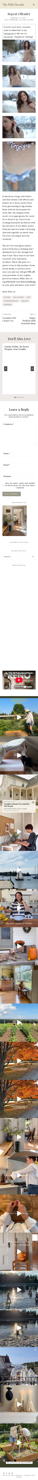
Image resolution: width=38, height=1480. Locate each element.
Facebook (8, 37)
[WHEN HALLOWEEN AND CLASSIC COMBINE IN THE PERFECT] (19, 1404)
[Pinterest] (9, 1473)
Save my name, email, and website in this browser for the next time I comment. (20, 485)
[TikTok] (12, 1473)
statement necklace (11, 301)
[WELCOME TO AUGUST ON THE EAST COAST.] (19, 1290)
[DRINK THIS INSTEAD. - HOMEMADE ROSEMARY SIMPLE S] (19, 1175)
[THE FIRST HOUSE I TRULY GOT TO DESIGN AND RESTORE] (19, 1137)
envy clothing (18, 297)
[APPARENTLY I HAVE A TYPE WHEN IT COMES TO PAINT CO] (19, 794)
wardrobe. (8, 304)
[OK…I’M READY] (19, 946)
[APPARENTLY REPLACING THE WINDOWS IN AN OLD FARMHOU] (19, 984)
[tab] (15, 397)
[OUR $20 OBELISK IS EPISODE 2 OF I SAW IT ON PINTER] (19, 1442)
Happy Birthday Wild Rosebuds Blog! (28, 319)
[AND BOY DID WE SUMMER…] (19, 870)
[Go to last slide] (5, 368)
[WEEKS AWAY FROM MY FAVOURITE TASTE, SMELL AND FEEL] (19, 1252)
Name (7, 453)
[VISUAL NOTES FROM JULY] (19, 1366)
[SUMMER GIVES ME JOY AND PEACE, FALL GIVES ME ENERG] (19, 1099)
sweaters (24, 301)
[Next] (32, 368)
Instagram (9, 33)
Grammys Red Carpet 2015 (9, 318)
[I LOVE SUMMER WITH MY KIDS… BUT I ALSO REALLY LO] (19, 1023)
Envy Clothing (21, 249)
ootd (28, 297)
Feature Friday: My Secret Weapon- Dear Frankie (16, 347)
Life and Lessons (26, 20)
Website (7, 476)
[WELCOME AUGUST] (19, 1328)
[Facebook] (6, 1473)
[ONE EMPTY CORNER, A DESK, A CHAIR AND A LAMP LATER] (19, 832)
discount (7, 297)
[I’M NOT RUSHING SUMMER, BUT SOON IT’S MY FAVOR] (19, 1061)
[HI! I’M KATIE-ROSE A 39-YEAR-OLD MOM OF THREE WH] (19, 717)
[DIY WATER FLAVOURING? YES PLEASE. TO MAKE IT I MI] (19, 908)
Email (6, 465)
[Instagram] (4, 1473)
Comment (8, 424)
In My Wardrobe (11, 20)
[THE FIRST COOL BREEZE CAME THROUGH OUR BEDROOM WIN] (19, 755)
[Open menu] (34, 4)
